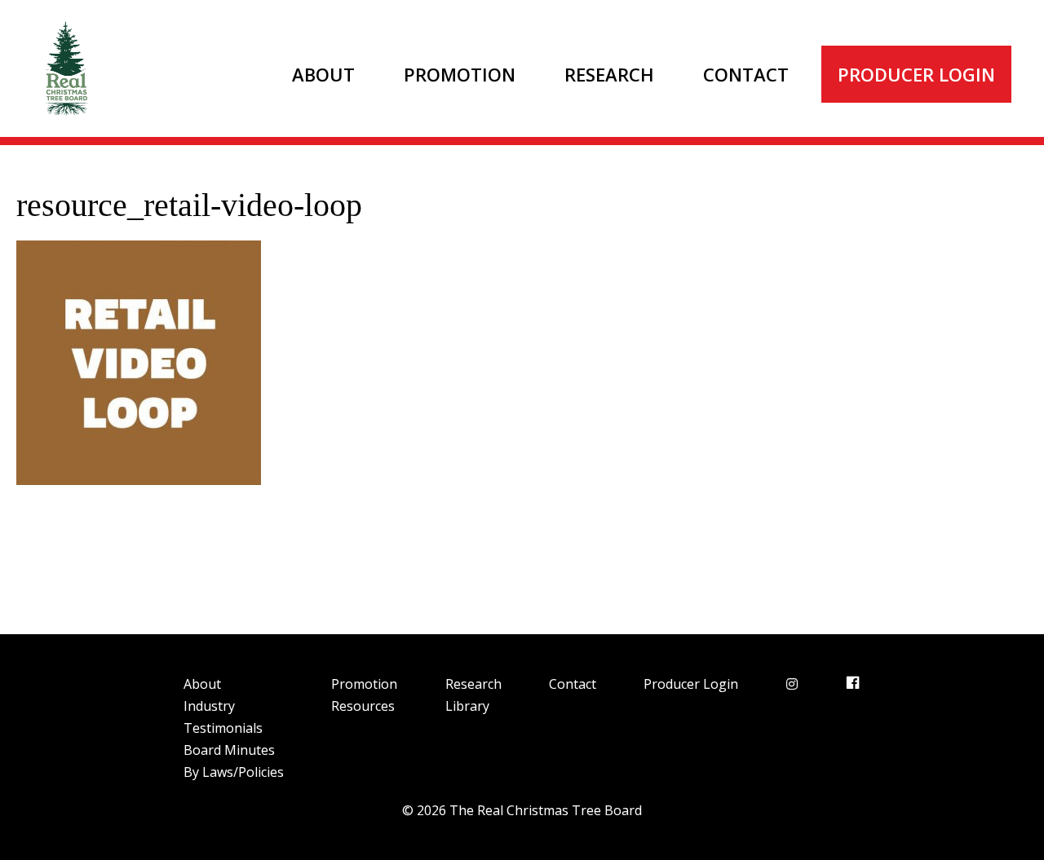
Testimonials (223, 728)
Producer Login (916, 74)
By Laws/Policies (234, 772)
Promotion (459, 74)
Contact (746, 74)
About (323, 74)
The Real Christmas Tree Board (65, 68)
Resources (363, 706)
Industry (209, 706)
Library (467, 706)
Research (609, 74)
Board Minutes (229, 750)
